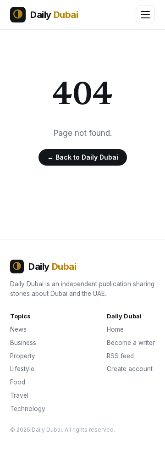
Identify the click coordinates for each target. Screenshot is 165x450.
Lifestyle (22, 368)
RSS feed (120, 356)
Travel (19, 395)
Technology (27, 408)
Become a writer (131, 342)
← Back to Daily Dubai (82, 157)
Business (23, 342)
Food (17, 382)
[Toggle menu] (145, 14)
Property (22, 356)
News (18, 329)
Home (115, 329)
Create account (130, 368)
